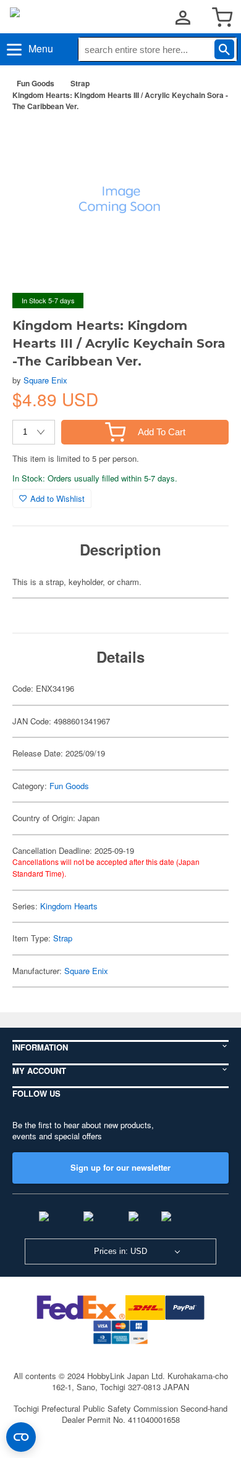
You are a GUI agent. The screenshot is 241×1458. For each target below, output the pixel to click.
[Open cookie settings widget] (21, 1437)
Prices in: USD (120, 1251)
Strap (80, 83)
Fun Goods (35, 83)
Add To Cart (161, 432)
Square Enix (45, 380)
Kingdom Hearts (69, 906)
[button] (206, 140)
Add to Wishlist (57, 498)
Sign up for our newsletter (120, 1167)
